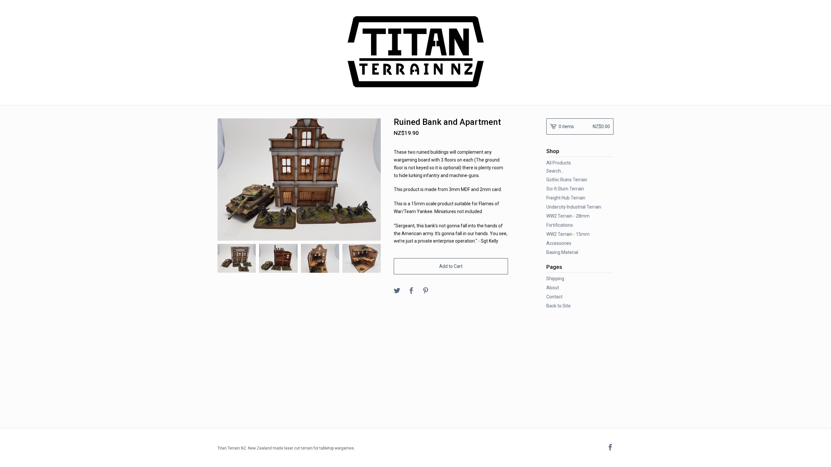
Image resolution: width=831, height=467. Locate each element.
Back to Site (558, 305)
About (552, 287)
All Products (558, 162)
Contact (554, 296)
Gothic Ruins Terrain (566, 179)
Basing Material (562, 252)
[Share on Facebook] (411, 291)
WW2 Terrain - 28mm (567, 216)
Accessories (558, 243)
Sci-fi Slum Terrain (565, 188)
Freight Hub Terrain (565, 197)
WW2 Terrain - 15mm (567, 234)
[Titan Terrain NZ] (416, 51)
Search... (555, 171)
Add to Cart (451, 266)
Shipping (555, 278)
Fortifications (559, 225)
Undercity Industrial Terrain (573, 207)
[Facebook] (610, 448)
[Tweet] (397, 291)
